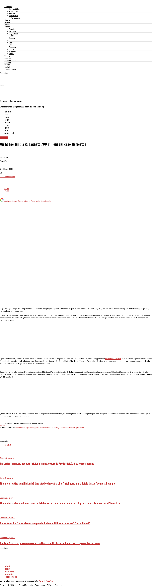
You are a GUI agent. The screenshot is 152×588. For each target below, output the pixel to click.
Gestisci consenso (10, 576)
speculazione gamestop (74, 428)
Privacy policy (9, 571)
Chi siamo (7, 568)
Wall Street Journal (113, 358)
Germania (12, 31)
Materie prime (14, 18)
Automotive (13, 11)
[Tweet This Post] (78, 183)
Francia (11, 29)
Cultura (7, 65)
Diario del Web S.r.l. (46, 581)
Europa (7, 27)
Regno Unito (13, 34)
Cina (10, 45)
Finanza (12, 13)
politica (38, 428)
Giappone (12, 51)
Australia (12, 47)
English (7, 67)
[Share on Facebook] (78, 181)
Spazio (7, 56)
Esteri (6, 40)
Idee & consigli (10, 69)
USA (10, 43)
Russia (11, 36)
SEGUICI (3, 425)
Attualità (7, 58)
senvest (44, 428)
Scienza (7, 63)
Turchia (11, 54)
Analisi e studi (9, 60)
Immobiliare (13, 16)
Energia (7, 20)
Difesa (7, 22)
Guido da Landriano (7, 177)
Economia (8, 7)
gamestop (31, 428)
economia (23, 428)
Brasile (11, 49)
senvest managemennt (56, 428)
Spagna (12, 38)
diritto (17, 428)
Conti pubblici (14, 9)
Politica (7, 25)
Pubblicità (7, 566)
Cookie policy (8, 574)
